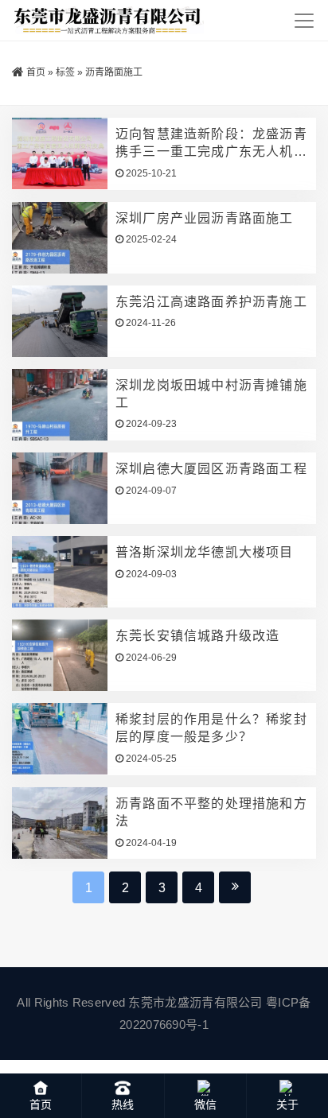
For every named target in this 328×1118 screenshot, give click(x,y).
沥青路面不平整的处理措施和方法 (211, 812)
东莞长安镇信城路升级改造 (197, 635)
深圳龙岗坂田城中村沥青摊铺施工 (211, 394)
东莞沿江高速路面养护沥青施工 (211, 302)
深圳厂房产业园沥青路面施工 (204, 218)
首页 (35, 72)
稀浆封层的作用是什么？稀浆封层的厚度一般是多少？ (211, 727)
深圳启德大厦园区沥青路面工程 (211, 469)
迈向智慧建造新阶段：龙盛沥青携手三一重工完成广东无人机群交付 (211, 144)
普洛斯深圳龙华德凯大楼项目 (204, 552)
